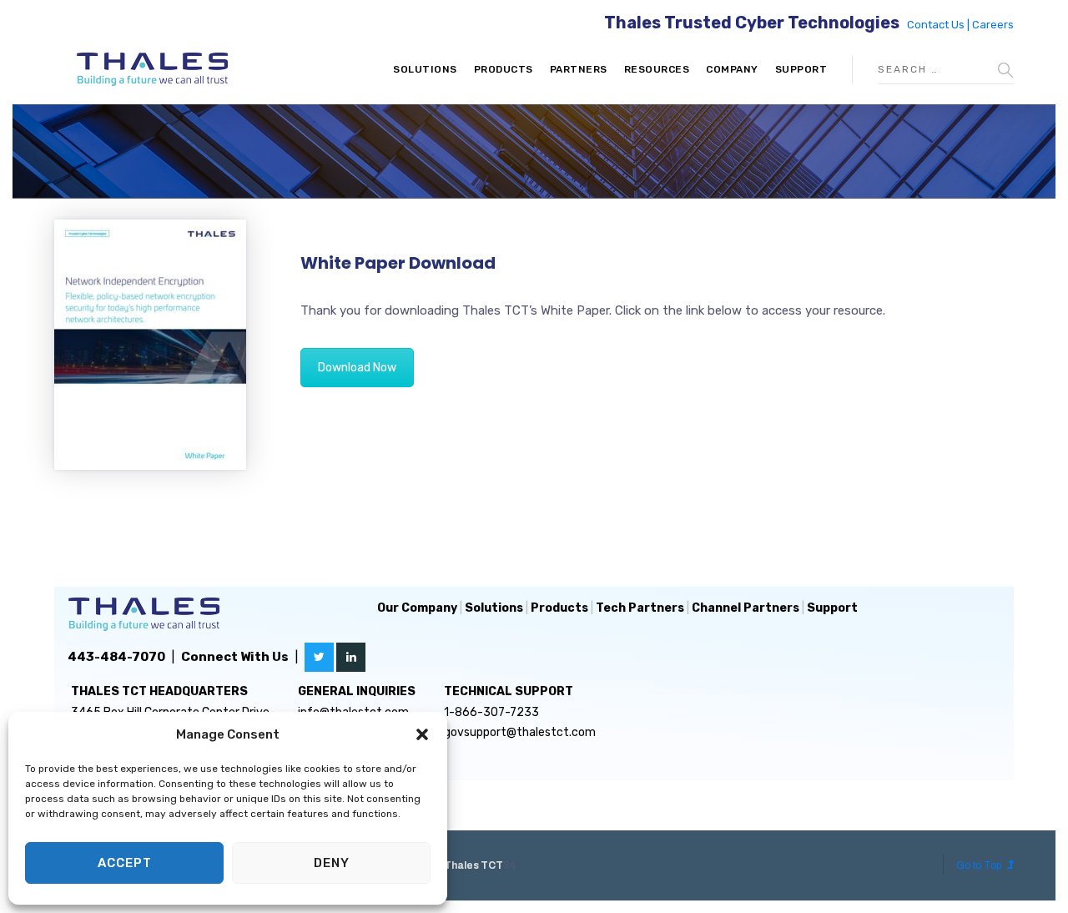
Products (503, 69)
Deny (332, 862)
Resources (657, 69)
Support (801, 69)
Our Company (417, 608)
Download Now (357, 368)
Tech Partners (640, 608)
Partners (578, 69)
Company (732, 69)
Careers (993, 24)
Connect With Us (235, 656)
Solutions (425, 69)
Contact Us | (939, 24)
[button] (422, 734)
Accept (125, 862)
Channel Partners (745, 608)
